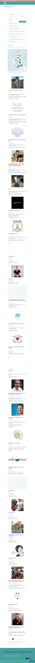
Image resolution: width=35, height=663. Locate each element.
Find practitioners (22, 21)
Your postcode (11, 14)
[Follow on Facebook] (25, 658)
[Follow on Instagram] (31, 658)
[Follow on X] (27, 658)
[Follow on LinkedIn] (29, 658)
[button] (19, 66)
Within (21, 14)
